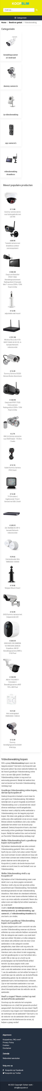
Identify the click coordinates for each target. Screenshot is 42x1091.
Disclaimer (7, 1048)
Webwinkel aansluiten (11, 1058)
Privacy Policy (8, 1042)
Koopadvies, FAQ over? (12, 1040)
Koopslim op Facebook (13, 1070)
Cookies (6, 1045)
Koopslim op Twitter (12, 1073)
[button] (21, 18)
